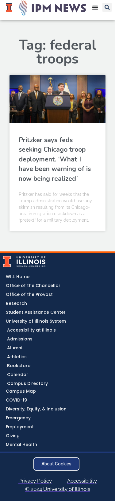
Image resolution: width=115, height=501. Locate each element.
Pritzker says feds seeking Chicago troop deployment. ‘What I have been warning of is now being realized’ (55, 159)
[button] (107, 7)
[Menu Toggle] (95, 7)
